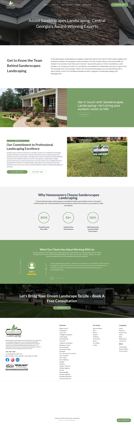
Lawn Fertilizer (64, 355)
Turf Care (62, 341)
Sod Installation (64, 347)
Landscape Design (65, 349)
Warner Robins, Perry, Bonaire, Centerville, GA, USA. (22, 356)
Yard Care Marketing (69, 420)
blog (120, 337)
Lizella (95, 345)
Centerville (96, 339)
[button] (46, 5)
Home (121, 328)
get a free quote (17, 172)
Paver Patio (63, 357)
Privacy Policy (123, 351)
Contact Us (84, 114)
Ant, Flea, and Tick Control (67, 353)
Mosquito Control (64, 345)
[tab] (52, 278)
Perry (94, 330)
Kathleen (96, 337)
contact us (87, 5)
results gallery (123, 349)
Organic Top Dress (65, 366)
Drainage (62, 351)
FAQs (120, 334)
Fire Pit (61, 370)
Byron (95, 341)
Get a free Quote (123, 420)
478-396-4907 (119, 5)
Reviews (78, 5)
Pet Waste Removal (65, 376)
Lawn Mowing (63, 339)
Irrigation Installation (66, 343)
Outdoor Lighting (64, 374)
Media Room (123, 339)
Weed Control (63, 328)
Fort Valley (96, 343)
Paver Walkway (64, 360)
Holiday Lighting (64, 368)
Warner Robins (97, 328)
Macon (95, 332)
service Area (123, 332)
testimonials (123, 347)
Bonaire (95, 334)
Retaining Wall (63, 372)
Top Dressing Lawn (65, 378)
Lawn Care (62, 332)
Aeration (62, 364)
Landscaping (63, 337)
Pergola (61, 362)
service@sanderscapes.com (14, 354)
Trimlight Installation (65, 334)
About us (122, 330)
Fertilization (63, 330)
